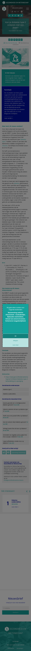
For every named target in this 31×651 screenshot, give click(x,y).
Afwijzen (15, 340)
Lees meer (16, 345)
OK (15, 336)
